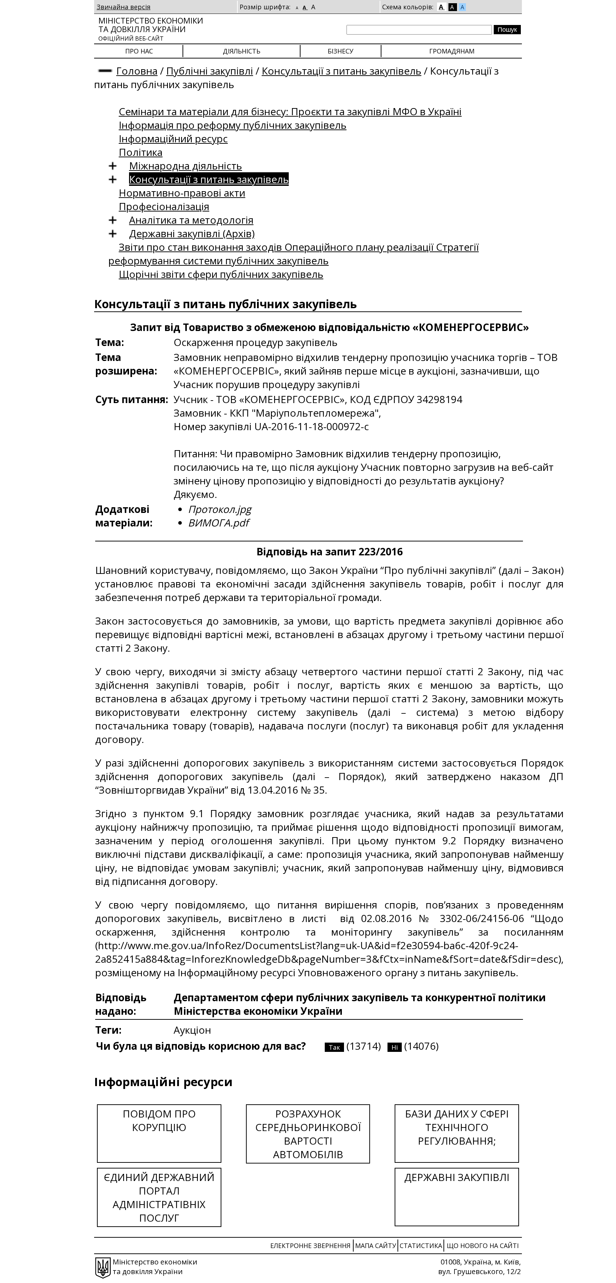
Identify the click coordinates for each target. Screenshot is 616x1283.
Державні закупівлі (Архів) (192, 233)
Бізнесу (340, 51)
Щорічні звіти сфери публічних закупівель (221, 274)
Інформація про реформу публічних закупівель (232, 125)
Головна (137, 70)
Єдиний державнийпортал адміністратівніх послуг (159, 1197)
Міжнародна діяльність (185, 165)
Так (334, 1047)
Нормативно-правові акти (182, 192)
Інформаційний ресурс (173, 138)
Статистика (421, 1245)
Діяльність (241, 51)
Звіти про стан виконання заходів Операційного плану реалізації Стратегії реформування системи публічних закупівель (293, 253)
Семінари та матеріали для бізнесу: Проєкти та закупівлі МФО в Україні (290, 111)
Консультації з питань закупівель (341, 70)
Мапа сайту (375, 1245)
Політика (141, 152)
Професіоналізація (164, 206)
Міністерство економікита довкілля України (150, 28)
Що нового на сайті (483, 1245)
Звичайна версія (123, 6)
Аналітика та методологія (191, 219)
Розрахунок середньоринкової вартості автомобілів (308, 1134)
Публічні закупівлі (209, 70)
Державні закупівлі (456, 1177)
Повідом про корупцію (159, 1120)
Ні (394, 1047)
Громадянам (451, 51)
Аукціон (192, 1030)
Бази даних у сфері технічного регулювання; (457, 1127)
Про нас (139, 51)
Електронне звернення (310, 1245)
